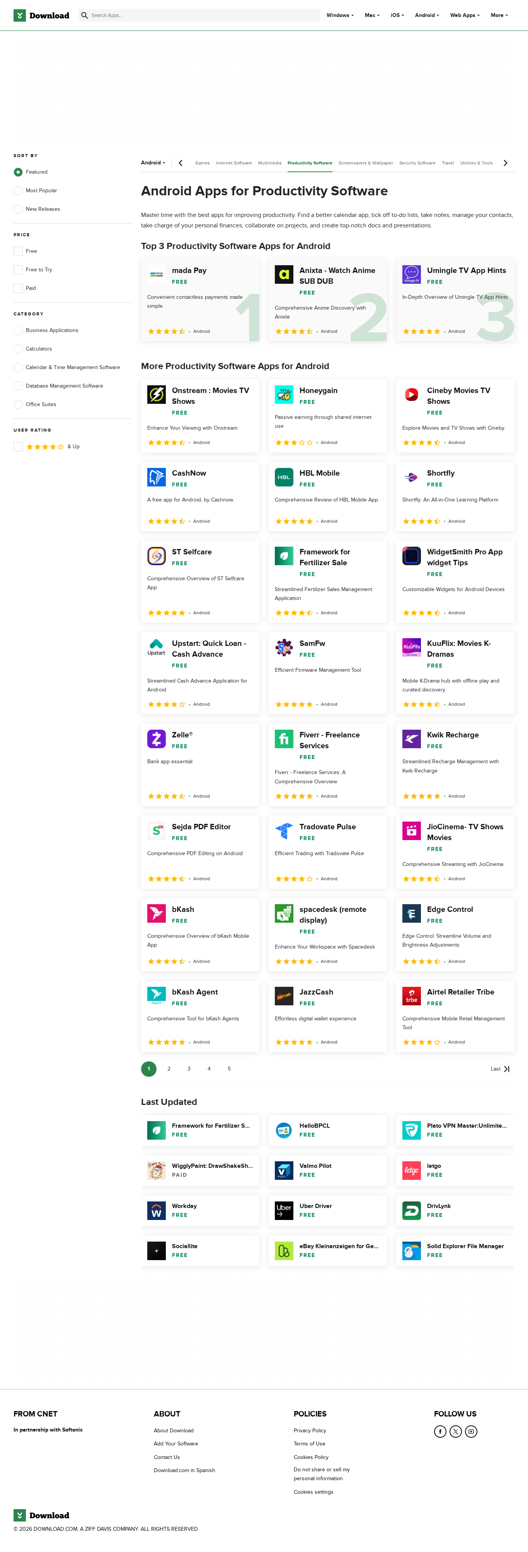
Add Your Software (176, 1443)
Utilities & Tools (476, 163)
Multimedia (269, 163)
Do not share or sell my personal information (322, 1474)
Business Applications (52, 330)
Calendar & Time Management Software (73, 367)
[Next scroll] (505, 163)
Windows (338, 15)
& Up (74, 446)
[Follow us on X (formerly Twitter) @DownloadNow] (456, 1431)
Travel (448, 163)
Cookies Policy (311, 1457)
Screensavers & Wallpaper (366, 163)
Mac (370, 15)
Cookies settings (314, 1492)
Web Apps (462, 15)
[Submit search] (84, 15)
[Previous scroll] (181, 163)
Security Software (417, 163)
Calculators (39, 349)
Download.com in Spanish (184, 1470)
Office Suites (41, 404)
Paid (31, 288)
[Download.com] (41, 15)
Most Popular (41, 190)
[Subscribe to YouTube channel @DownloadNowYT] (471, 1431)
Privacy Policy (310, 1430)
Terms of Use (309, 1443)
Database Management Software (64, 386)
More (497, 15)
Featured (37, 172)
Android (425, 15)
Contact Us (167, 1457)
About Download (174, 1430)
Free (31, 251)
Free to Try (39, 269)
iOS (395, 15)
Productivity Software (310, 163)
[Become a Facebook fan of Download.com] (440, 1431)
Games (202, 163)
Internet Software (234, 163)
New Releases (43, 209)
